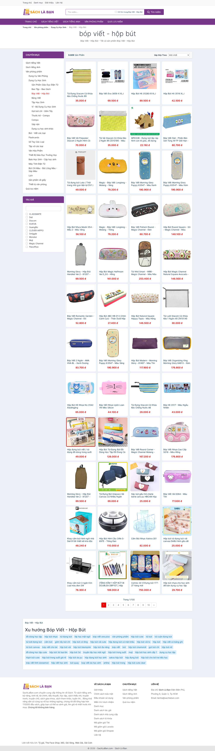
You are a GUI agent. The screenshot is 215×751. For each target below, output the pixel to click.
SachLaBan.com (105, 748)
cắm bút (48, 642)
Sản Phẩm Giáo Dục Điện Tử (45, 84)
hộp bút (156, 642)
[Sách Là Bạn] (37, 686)
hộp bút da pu (75, 657)
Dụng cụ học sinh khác (42, 128)
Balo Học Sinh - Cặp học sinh (42, 159)
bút (124, 647)
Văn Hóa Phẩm (36, 150)
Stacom (32, 220)
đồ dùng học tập (34, 636)
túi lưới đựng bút (34, 642)
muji (131, 652)
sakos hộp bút (116, 657)
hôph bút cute (32, 657)
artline (106, 663)
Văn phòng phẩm (94, 21)
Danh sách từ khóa (103, 718)
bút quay (74, 663)
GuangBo (33, 227)
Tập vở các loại (36, 146)
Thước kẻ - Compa (41, 115)
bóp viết (116, 647)
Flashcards (34, 137)
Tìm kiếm (155, 12)
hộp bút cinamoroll (137, 647)
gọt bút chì (154, 647)
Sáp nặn (35, 124)
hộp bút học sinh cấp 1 (146, 652)
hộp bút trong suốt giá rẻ (54, 657)
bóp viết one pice (101, 636)
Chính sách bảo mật (103, 694)
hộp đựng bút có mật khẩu (121, 642)
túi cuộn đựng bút (163, 636)
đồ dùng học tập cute (36, 652)
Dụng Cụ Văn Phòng (38, 76)
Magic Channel (36, 243)
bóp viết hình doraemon (37, 663)
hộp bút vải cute (98, 642)
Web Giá (79, 742)
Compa (35, 120)
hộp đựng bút (132, 657)
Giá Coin (88, 742)
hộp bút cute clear (136, 663)
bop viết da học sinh (91, 663)
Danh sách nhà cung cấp (106, 714)
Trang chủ (27, 2)
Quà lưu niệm (115, 21)
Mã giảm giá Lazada (103, 726)
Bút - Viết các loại (37, 133)
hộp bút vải (65, 647)
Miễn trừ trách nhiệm (104, 702)
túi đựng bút (66, 636)
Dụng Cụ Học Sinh (58, 27)
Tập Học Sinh (38, 102)
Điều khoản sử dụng (103, 698)
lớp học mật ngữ (82, 636)
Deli (31, 217)
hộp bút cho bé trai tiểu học (154, 657)
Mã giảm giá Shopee (104, 730)
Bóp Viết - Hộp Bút (40, 93)
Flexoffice (33, 247)
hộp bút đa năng (101, 647)
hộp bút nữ (167, 647)
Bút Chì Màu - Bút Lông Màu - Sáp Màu (43, 169)
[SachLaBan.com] (38, 12)
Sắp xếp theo (160, 55)
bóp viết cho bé (49, 647)
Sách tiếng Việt (50, 21)
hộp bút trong (118, 663)
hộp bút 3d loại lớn (58, 652)
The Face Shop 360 (54, 742)
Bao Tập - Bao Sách (41, 89)
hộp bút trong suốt (117, 652)
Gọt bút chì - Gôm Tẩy (42, 111)
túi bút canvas (33, 647)
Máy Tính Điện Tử (37, 164)
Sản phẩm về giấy (37, 180)
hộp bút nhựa (51, 636)
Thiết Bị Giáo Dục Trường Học (43, 155)
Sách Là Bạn (121, 748)
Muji (31, 240)
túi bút (149, 636)
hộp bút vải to (143, 642)
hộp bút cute (137, 636)
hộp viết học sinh (59, 663)
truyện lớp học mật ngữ (94, 652)
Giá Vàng (70, 742)
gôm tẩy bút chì (62, 642)
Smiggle (33, 233)
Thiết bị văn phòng (38, 184)
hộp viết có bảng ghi (173, 642)
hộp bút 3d (75, 652)
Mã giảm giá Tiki (102, 722)
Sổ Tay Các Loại (36, 142)
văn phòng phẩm (120, 636)
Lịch (31, 175)
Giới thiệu (49, 2)
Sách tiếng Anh (71, 21)
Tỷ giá (41, 742)
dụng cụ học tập (167, 652)
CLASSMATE (35, 214)
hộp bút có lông (80, 642)
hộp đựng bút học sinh (95, 657)
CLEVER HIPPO (36, 230)
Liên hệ (59, 2)
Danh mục (38, 2)
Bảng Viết (36, 98)
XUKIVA (32, 224)
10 (148, 605)
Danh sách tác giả (102, 710)
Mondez (33, 237)
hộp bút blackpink (82, 647)
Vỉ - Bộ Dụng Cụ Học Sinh (44, 106)
